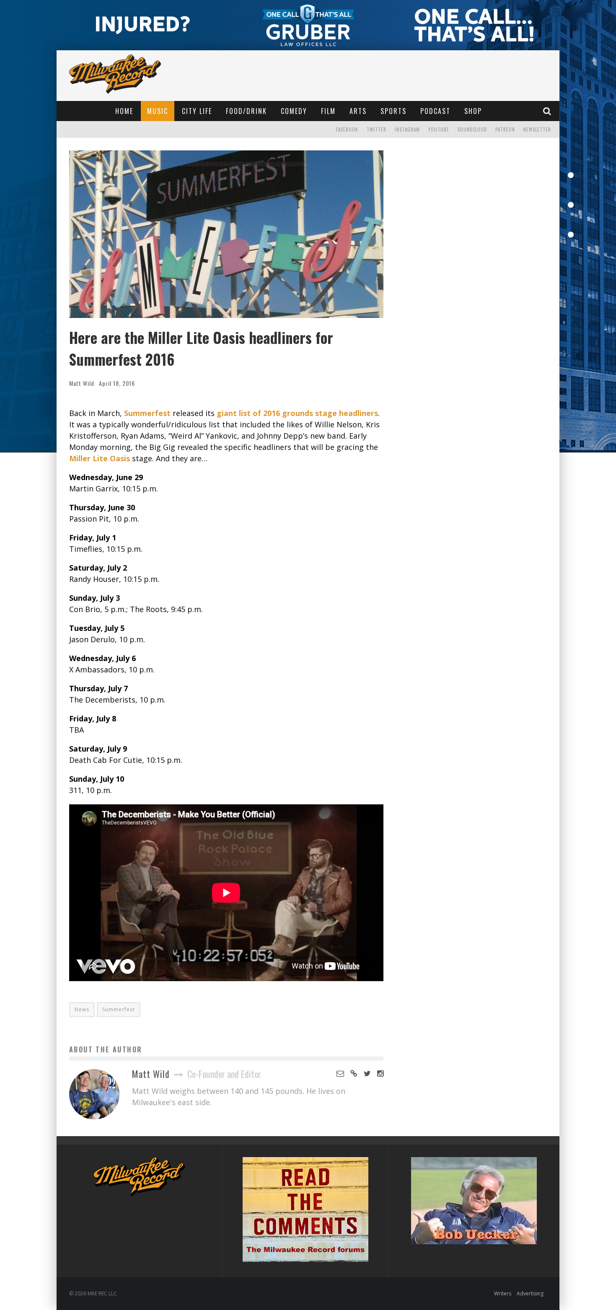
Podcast (435, 111)
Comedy (294, 111)
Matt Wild (81, 383)
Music (157, 111)
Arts (358, 111)
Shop (473, 111)
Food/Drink (246, 111)
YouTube (438, 129)
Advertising (530, 1293)
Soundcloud (472, 129)
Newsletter (537, 129)
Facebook (347, 129)
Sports (393, 111)
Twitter (376, 129)
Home (124, 111)
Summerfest (118, 1009)
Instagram (407, 129)
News (82, 1009)
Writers (502, 1293)
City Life (197, 111)
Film (328, 111)
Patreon (505, 129)
